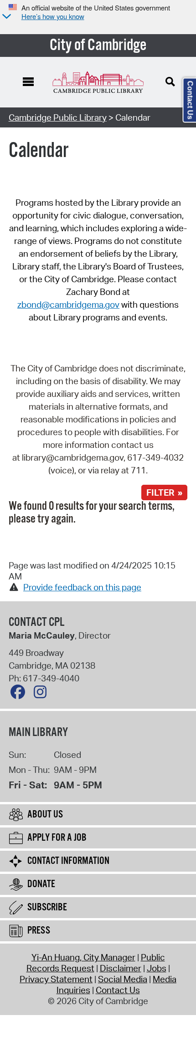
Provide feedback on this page (82, 587)
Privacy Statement (56, 979)
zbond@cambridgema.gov (68, 304)
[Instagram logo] (42, 694)
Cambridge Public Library (58, 117)
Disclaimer (120, 968)
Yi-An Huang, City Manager (83, 957)
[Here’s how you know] (5, 17)
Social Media (122, 979)
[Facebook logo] (20, 694)
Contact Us (118, 990)
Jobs (156, 968)
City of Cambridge (98, 46)
